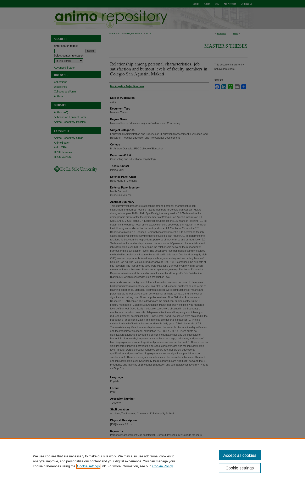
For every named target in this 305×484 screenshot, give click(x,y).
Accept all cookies (239, 455)
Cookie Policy (162, 466)
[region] (152, 461)
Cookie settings (88, 466)
